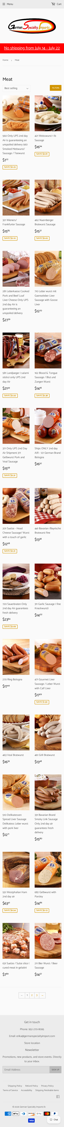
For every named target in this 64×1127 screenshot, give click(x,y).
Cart (58, 4)
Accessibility (26, 1090)
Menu (10, 4)
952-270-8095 (36, 1029)
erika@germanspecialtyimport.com (35, 1036)
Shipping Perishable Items (47, 1090)
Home (5, 60)
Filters (55, 88)
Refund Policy (31, 1086)
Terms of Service (10, 1090)
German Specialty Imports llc (33, 1107)
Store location (32, 1043)
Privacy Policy (47, 1086)
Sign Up (55, 1069)
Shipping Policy (15, 1086)
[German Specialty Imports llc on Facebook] (58, 1097)
